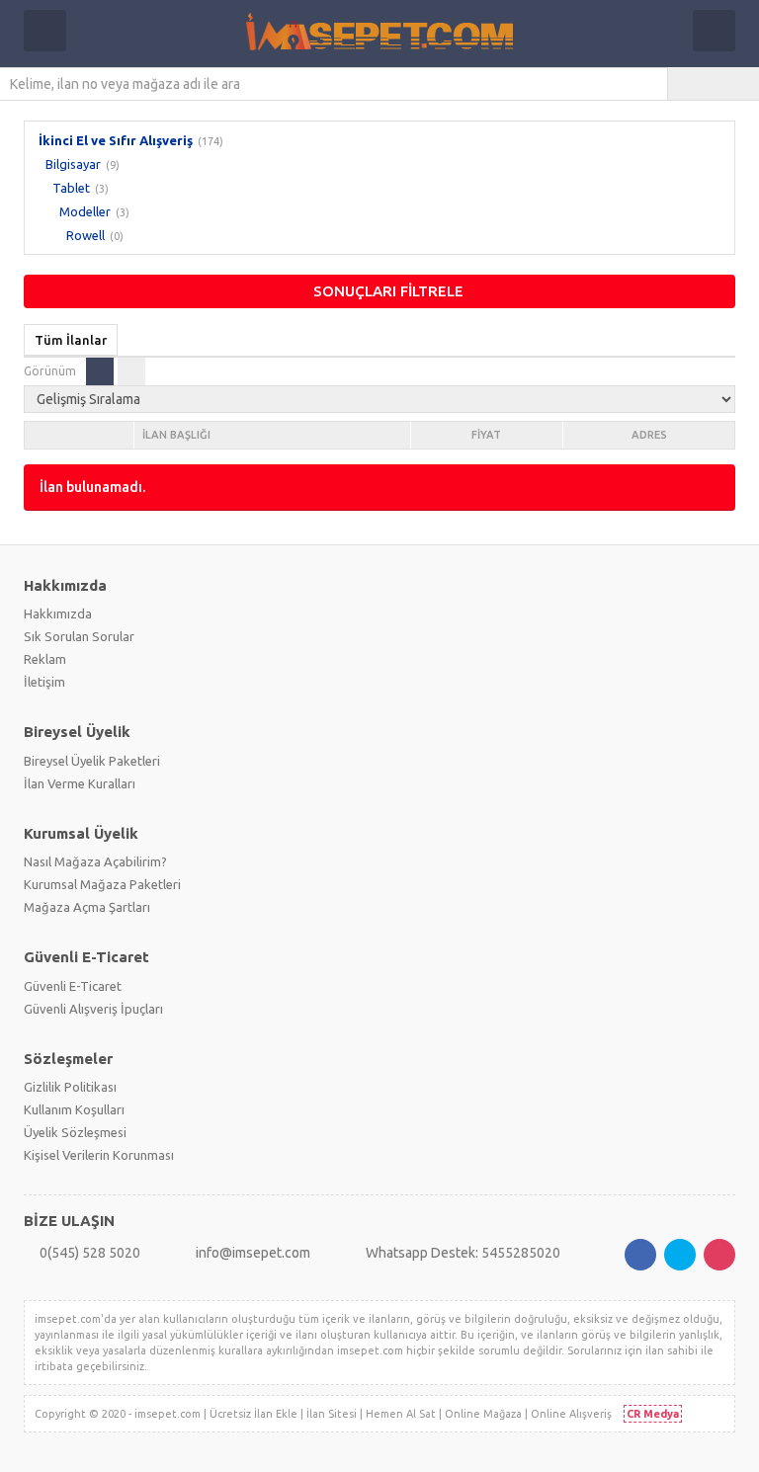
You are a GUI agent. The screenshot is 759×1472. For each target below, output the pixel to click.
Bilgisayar (73, 164)
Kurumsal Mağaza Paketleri (102, 884)
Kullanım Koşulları (74, 1109)
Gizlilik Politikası (70, 1087)
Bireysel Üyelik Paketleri (92, 761)
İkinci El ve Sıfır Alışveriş (116, 140)
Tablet (71, 188)
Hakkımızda (58, 613)
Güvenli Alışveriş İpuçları (93, 1009)
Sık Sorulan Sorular (79, 636)
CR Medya (653, 1414)
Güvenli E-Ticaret (73, 986)
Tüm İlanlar (71, 340)
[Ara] (713, 84)
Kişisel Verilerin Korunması (99, 1155)
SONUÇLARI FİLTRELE (388, 291)
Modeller (85, 211)
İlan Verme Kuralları (79, 783)
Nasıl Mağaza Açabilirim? (95, 861)
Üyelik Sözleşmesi (75, 1132)
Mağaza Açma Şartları (87, 907)
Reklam (45, 659)
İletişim (44, 682)
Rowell (85, 235)
